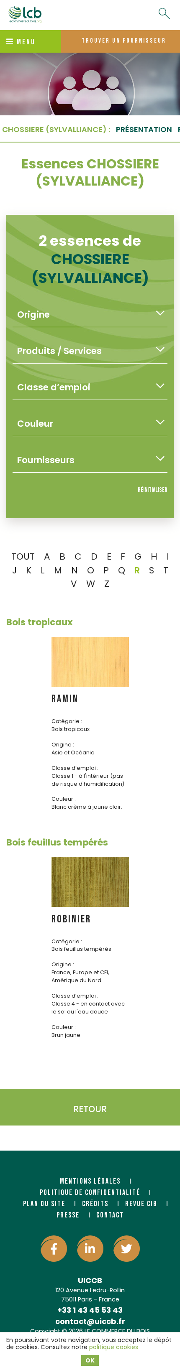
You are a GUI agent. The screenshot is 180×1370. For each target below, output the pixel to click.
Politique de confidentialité (90, 1192)
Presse (68, 1215)
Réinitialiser (152, 490)
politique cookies (113, 1347)
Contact (110, 1215)
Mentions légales (90, 1181)
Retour (90, 1109)
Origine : (62, 744)
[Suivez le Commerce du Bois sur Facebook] (54, 1248)
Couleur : (63, 798)
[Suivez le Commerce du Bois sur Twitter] (126, 1248)
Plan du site (44, 1203)
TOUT (23, 556)
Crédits (95, 1203)
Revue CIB (141, 1203)
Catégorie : (66, 721)
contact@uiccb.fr (90, 1321)
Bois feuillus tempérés (57, 842)
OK (90, 1360)
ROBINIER (71, 919)
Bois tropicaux (39, 622)
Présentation (144, 129)
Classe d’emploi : (74, 768)
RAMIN (65, 699)
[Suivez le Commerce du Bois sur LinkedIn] (90, 1248)
